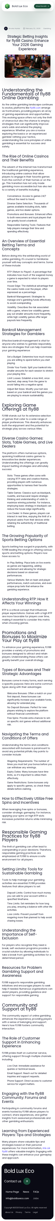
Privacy (19, 1212)
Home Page (12, 1191)
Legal (35, 1212)
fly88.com (35, 107)
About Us (9, 1212)
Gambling (47, 28)
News (26, 1191)
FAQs (36, 1191)
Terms (27, 1212)
